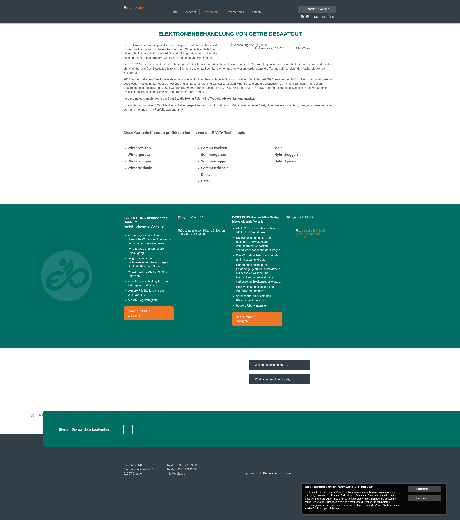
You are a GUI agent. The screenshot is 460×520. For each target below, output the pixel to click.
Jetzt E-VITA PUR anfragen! (139, 313)
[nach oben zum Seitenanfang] (446, 439)
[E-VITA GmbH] (141, 8)
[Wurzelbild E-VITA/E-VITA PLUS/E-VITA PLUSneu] (311, 234)
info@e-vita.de (176, 473)
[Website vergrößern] (303, 17)
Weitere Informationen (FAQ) (273, 379)
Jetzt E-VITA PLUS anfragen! (248, 319)
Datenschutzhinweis (340, 505)
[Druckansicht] (308, 17)
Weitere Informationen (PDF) (273, 364)
